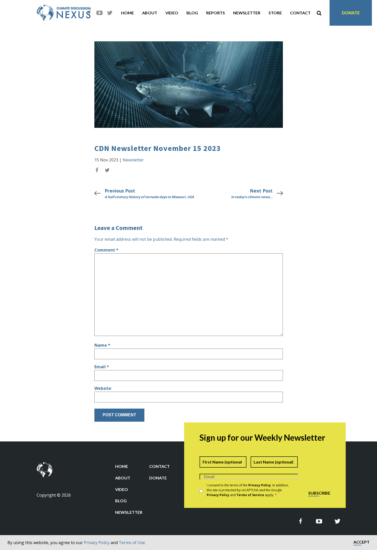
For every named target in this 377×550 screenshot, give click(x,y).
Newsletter (246, 12)
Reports (215, 12)
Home (127, 12)
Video (171, 12)
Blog (192, 12)
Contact (300, 12)
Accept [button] (361, 542)
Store (275, 12)
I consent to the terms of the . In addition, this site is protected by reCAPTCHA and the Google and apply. (248, 490)
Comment (106, 250)
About (149, 12)
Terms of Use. (132, 542)
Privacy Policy (97, 542)
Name (102, 345)
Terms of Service (250, 495)
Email (101, 367)
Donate (351, 12)
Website (102, 388)
